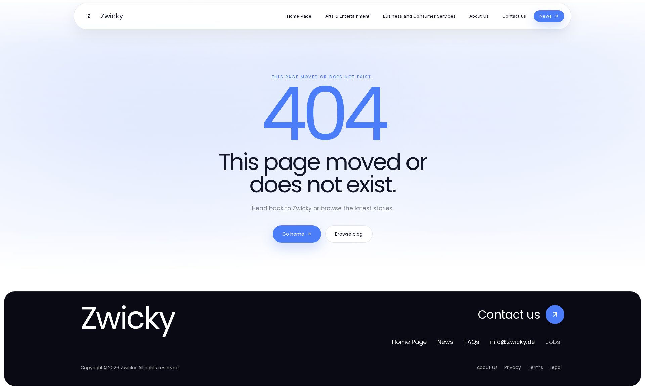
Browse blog (349, 234)
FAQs (471, 342)
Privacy (512, 367)
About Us (487, 367)
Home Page (409, 342)
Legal (556, 367)
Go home (293, 234)
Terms (535, 367)
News (445, 342)
